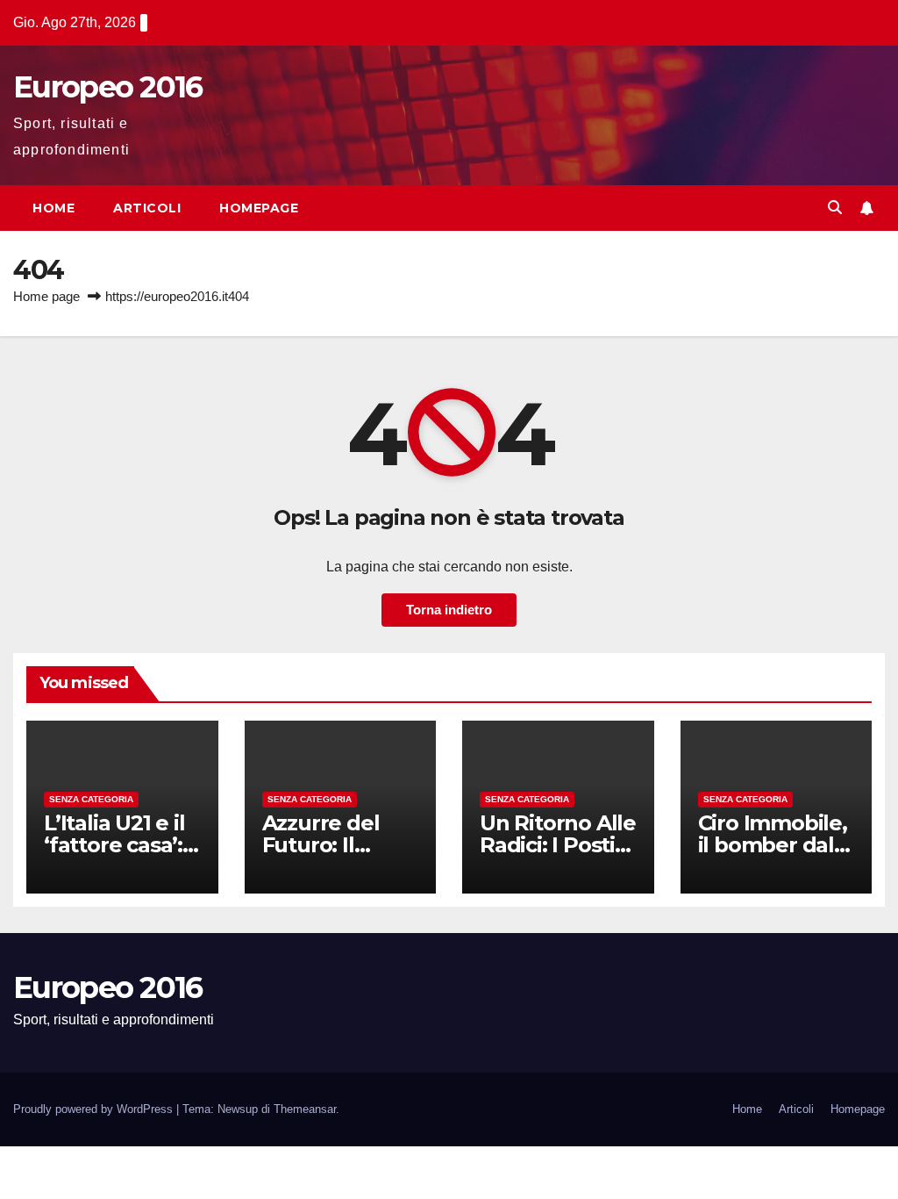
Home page (46, 296)
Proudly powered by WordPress (94, 1109)
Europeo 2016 (108, 86)
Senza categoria (91, 799)
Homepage (258, 208)
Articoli (147, 208)
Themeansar (305, 1109)
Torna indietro (449, 609)
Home (53, 208)
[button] (835, 207)
